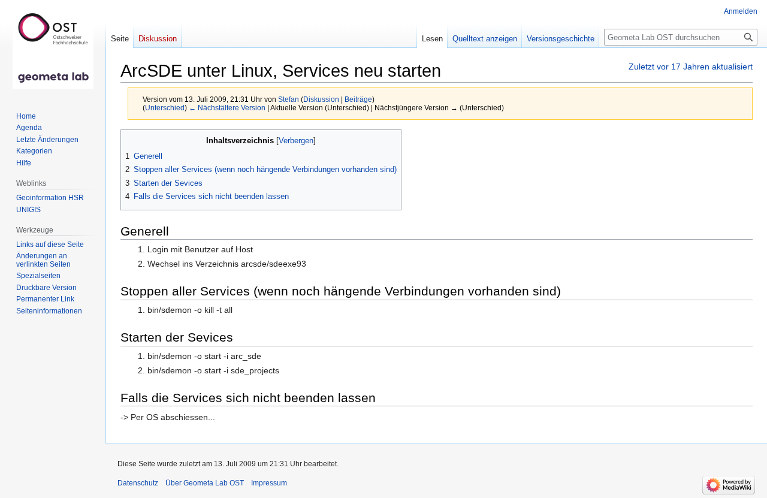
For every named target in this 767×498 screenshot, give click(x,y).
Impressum (269, 483)
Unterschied (165, 107)
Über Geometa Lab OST (204, 483)
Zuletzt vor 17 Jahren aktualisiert (691, 66)
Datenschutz (137, 483)
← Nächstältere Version (227, 107)
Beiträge (358, 99)
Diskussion (321, 99)
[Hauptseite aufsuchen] (53, 48)
